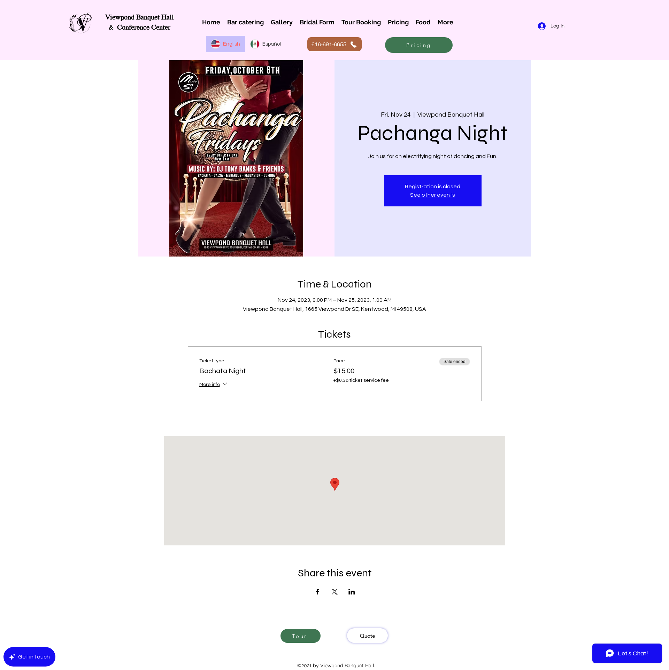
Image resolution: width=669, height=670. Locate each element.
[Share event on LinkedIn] (351, 591)
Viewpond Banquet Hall (139, 18)
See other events (432, 195)
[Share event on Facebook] (317, 591)
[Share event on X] (334, 591)
